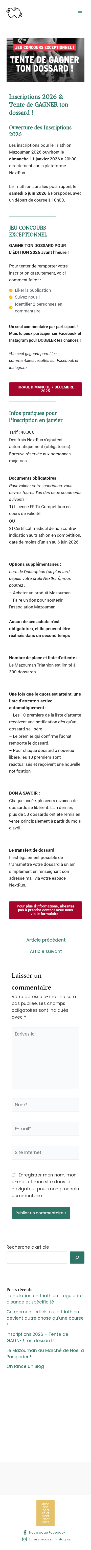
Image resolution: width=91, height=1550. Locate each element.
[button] (45, 389)
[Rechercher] (77, 1257)
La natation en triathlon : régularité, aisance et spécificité (45, 1299)
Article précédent (46, 940)
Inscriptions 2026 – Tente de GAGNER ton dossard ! (37, 1337)
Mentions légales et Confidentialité (45, 1513)
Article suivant (46, 951)
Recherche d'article (28, 1247)
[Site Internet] (46, 1154)
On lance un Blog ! (27, 1366)
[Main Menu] (80, 12)
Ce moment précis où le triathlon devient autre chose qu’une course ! (45, 1318)
